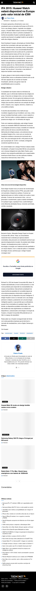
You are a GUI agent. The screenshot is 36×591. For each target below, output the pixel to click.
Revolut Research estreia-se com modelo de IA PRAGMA (17, 556)
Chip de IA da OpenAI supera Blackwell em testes (15, 529)
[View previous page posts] (16, 481)
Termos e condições (23, 578)
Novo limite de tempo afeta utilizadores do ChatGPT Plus (17, 538)
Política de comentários (7, 580)
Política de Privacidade (20, 580)
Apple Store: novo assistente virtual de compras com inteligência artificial (16, 549)
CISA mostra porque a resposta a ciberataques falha (16, 524)
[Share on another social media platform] (31, 338)
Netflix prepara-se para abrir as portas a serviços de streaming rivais (16, 564)
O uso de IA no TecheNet (18, 582)
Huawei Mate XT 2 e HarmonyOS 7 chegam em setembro (17, 541)
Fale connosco (13, 578)
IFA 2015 (22, 333)
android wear (8, 333)
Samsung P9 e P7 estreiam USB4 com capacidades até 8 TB (17, 504)
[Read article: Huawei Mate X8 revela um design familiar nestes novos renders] (18, 391)
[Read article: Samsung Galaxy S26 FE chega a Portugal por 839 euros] (18, 424)
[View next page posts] (19, 481)
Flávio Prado (10, 18)
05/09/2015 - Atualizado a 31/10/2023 (14, 21)
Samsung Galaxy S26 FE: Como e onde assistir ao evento (17, 507)
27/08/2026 (5, 409)
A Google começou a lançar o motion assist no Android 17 (17, 543)
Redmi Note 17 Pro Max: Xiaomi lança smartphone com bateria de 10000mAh (14, 472)
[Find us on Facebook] (2, 586)
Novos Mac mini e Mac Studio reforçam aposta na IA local (17, 527)
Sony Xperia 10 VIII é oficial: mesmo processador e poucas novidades (18, 553)
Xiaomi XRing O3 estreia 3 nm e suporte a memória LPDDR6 (16, 517)
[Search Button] (34, 2)
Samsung (6, 434)
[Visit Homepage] (18, 2)
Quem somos (4, 578)
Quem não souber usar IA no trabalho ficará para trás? (17, 546)
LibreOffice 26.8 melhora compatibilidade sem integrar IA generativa (17, 510)
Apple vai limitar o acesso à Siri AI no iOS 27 (14, 536)
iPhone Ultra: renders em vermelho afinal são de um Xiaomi (18, 514)
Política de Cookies (6, 582)
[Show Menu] (2, 2)
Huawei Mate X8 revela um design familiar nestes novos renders (15, 406)
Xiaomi (5, 467)
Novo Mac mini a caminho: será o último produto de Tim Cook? (17, 560)
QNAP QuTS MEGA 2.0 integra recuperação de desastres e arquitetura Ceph (18, 532)
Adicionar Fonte (18, 274)
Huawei (16, 333)
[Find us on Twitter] (6, 586)
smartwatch (30, 333)
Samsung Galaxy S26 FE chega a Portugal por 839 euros (17, 439)
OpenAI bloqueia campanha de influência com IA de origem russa (18, 521)
